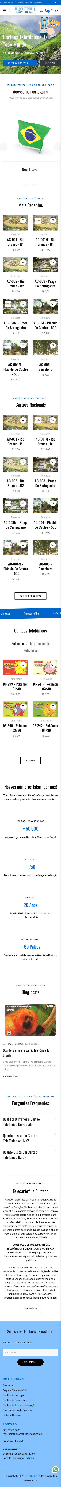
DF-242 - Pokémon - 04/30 (45, 728)
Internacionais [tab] (40, 643)
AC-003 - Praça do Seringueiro (45, 283)
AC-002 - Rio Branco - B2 (16, 283)
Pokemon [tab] (17, 643)
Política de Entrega (13, 1395)
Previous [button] (3, 146)
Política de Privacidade (15, 1400)
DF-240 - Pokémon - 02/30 (15, 728)
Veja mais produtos (30, 596)
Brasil (30, 169)
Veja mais (20, 2)
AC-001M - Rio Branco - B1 (45, 241)
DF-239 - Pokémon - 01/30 (15, 686)
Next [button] (57, 146)
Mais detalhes (11, 1077)
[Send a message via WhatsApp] (55, 1470)
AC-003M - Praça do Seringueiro (16, 325)
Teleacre (15, 234)
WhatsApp (42, 1256)
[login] (40, 10)
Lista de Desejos (12, 1415)
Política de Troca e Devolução (19, 1405)
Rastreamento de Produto (17, 1410)
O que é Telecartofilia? (15, 1390)
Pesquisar (8, 1385)
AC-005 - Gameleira (45, 366)
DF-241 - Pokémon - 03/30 (45, 686)
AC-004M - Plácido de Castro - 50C (15, 369)
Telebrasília (15, 679)
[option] (15, 701)
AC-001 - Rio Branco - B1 (15, 241)
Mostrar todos (30, 388)
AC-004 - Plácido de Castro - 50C (45, 325)
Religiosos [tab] (30, 650)
